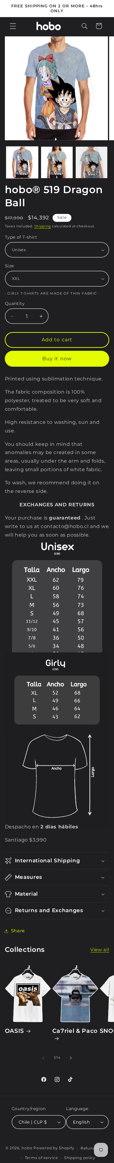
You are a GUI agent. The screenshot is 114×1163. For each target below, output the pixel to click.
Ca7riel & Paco (75, 1030)
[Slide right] (71, 1058)
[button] (13, 26)
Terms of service (41, 1158)
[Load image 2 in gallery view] (57, 162)
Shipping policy (79, 1158)
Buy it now (57, 358)
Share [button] (18, 931)
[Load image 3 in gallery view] (91, 162)
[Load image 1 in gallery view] (22, 162)
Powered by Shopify (53, 1148)
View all (99, 949)
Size (9, 265)
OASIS (14, 1030)
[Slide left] (43, 1058)
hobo (27, 1148)
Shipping (42, 226)
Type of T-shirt (21, 237)
